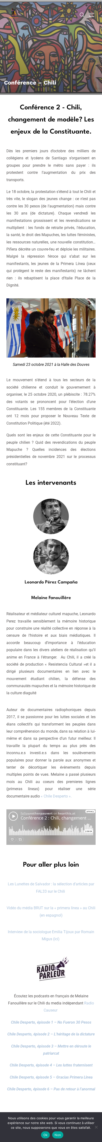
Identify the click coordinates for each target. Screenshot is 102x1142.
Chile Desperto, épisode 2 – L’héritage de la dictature (51, 1034)
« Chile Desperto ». (56, 796)
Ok (45, 1135)
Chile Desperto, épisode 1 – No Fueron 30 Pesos (51, 1022)
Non (58, 1135)
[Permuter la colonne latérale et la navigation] (93, 15)
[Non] (96, 1127)
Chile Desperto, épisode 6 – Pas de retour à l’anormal (51, 1089)
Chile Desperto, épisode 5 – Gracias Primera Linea (51, 1077)
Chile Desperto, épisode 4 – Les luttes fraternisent (51, 1065)
